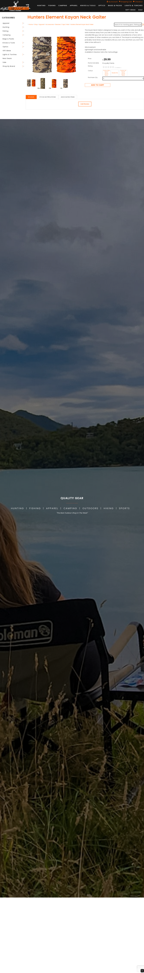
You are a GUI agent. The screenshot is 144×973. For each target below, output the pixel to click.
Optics (101, 5)
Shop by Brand (9, 66)
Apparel (74, 5)
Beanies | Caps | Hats (62, 24)
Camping (62, 5)
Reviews (31, 97)
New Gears (7, 58)
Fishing (52, 5)
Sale (140, 10)
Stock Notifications (47, 97)
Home (31, 24)
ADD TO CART (97, 85)
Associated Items (68, 97)
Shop (36, 24)
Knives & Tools (88, 5)
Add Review (84, 104)
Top (142, 970)
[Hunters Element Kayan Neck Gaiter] (54, 77)
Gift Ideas (130, 10)
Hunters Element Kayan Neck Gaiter (82, 24)
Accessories (50, 24)
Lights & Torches (134, 5)
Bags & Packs (115, 5)
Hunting (41, 5)
